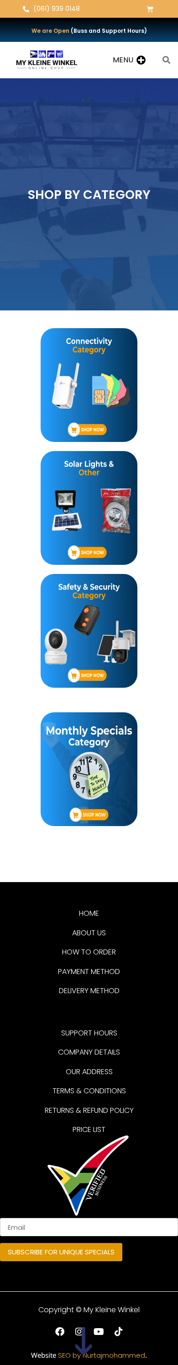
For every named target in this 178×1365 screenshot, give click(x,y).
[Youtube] (99, 1332)
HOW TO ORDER (89, 952)
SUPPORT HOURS (89, 1033)
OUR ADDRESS (89, 1071)
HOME (89, 913)
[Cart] (150, 9)
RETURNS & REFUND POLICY (89, 1110)
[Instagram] (79, 1332)
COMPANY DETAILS (89, 1052)
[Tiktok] (119, 1332)
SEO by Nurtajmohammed (101, 1355)
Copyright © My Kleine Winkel (89, 1309)
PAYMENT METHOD (89, 971)
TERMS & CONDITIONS (89, 1091)
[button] (123, 60)
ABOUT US (89, 933)
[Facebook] (60, 1332)
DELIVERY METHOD (89, 990)
